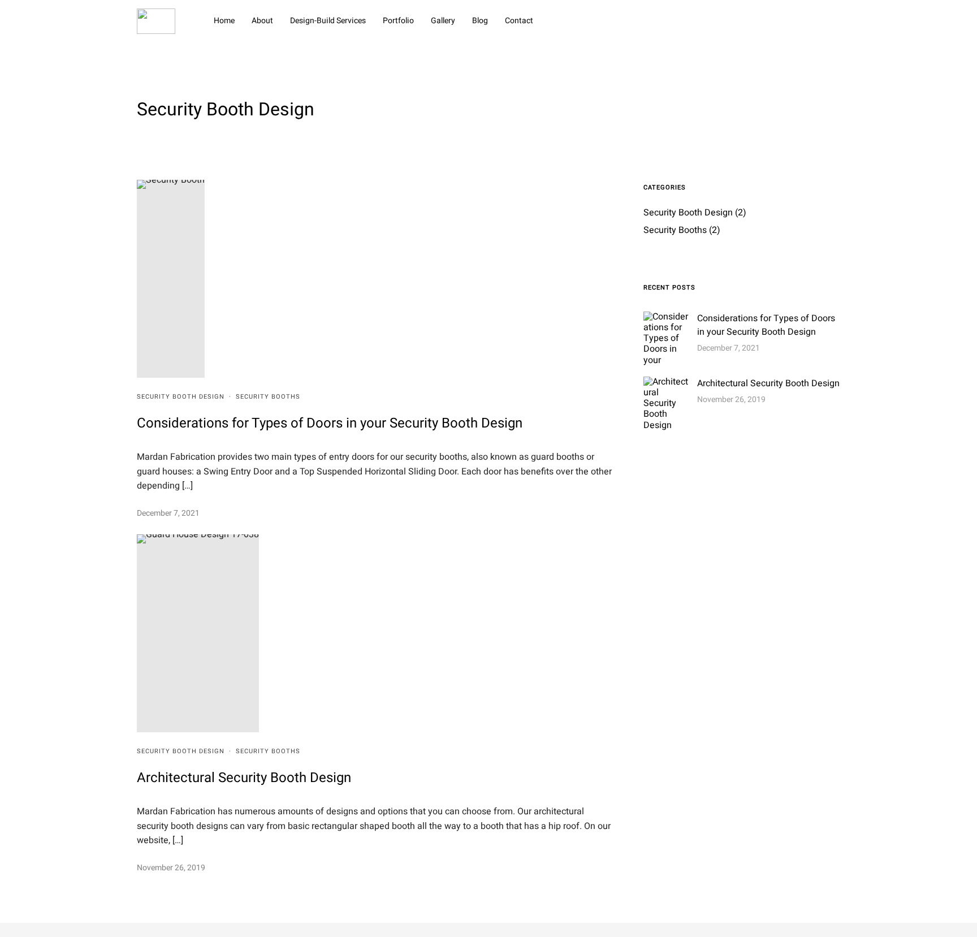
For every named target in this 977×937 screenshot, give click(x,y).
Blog (480, 21)
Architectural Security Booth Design (244, 778)
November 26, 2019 (171, 868)
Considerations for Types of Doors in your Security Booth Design (329, 423)
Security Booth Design (180, 396)
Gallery (443, 21)
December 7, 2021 (168, 513)
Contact (519, 21)
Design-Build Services (328, 21)
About (262, 21)
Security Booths (268, 396)
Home (224, 21)
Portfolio (398, 21)
